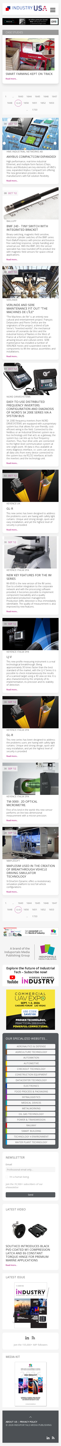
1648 (9, 102)
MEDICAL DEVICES (31, 1102)
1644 (29, 96)
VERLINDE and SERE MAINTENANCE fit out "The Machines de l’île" (27, 308)
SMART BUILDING (31, 1130)
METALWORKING (31, 1108)
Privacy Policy (28, 1421)
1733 (34, 109)
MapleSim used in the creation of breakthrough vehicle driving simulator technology (31, 871)
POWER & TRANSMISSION (31, 1119)
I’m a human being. (19, 1176)
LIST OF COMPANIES (17, 1428)
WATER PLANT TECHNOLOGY (31, 1142)
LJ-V (9, 657)
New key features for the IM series (29, 577)
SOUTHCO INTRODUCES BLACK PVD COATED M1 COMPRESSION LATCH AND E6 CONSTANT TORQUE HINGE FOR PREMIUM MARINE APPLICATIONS (28, 1253)
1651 (34, 102)
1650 (26, 102)
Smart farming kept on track (29, 74)
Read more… (11, 78)
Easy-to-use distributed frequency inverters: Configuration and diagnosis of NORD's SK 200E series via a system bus (30, 409)
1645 (37, 96)
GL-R (10, 508)
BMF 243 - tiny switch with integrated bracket (27, 228)
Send (30, 1194)
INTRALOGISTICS (31, 1097)
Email (9, 1164)
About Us (11, 1421)
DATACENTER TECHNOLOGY (31, 1080)
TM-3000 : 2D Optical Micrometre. (22, 803)
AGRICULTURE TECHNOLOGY (31, 1051)
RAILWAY (31, 1125)
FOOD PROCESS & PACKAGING (31, 1091)
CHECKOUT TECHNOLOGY (31, 1068)
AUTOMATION (31, 1057)
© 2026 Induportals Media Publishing (29, 1425)
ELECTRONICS (31, 1085)
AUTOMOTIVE (31, 1063)
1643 (20, 96)
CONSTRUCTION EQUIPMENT (31, 1074)
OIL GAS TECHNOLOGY (31, 1114)
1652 (43, 102)
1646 (45, 96)
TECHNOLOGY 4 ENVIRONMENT (31, 1136)
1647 (54, 96)
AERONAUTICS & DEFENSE (31, 1046)
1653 (51, 102)
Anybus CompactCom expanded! (31, 157)
